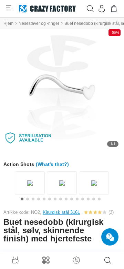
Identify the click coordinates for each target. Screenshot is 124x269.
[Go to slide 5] (44, 199)
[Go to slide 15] (99, 199)
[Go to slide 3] (33, 199)
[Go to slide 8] (60, 199)
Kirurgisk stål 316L (61, 212)
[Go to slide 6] (49, 199)
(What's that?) (52, 164)
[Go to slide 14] (93, 199)
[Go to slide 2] (27, 199)
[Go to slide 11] (77, 199)
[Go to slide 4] (38, 199)
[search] (108, 260)
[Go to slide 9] (66, 199)
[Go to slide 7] (55, 199)
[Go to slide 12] (82, 199)
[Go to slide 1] (22, 199)
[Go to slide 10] (71, 199)
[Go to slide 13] (88, 199)
